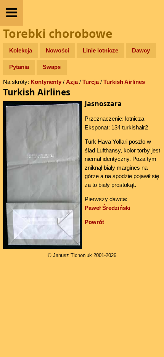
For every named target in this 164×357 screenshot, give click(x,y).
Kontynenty (46, 82)
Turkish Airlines (124, 82)
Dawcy (141, 50)
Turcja (90, 82)
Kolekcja (20, 50)
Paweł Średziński (107, 208)
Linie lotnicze (100, 50)
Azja (72, 82)
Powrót (94, 222)
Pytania (19, 67)
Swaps (52, 67)
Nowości (57, 50)
